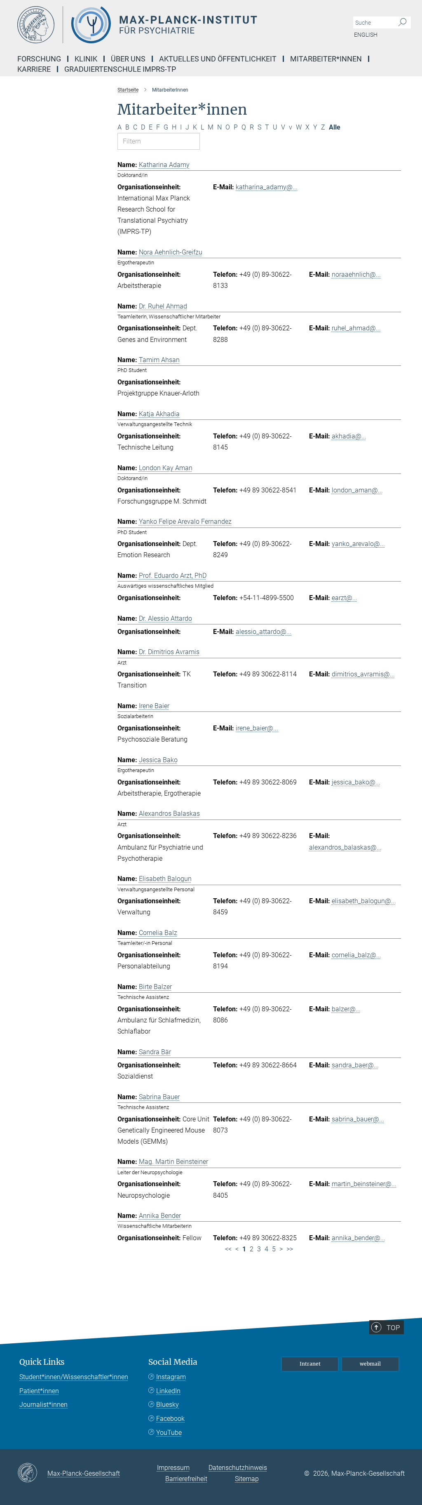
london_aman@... (357, 490)
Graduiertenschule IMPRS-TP (120, 69)
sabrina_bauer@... (358, 1119)
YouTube (169, 1433)
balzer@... (346, 1009)
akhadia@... (349, 436)
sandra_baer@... (355, 1065)
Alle (334, 127)
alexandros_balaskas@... (345, 847)
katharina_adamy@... (267, 187)
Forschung (39, 59)
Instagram (171, 1377)
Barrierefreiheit (186, 1479)
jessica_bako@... (356, 782)
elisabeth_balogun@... (364, 901)
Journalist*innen (43, 1404)
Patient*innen (39, 1391)
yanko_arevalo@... (358, 544)
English (365, 34)
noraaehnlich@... (356, 274)
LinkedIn (168, 1391)
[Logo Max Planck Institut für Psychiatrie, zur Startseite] (171, 24)
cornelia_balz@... (356, 955)
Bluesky (167, 1404)
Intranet (310, 1364)
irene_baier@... (257, 728)
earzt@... (344, 598)
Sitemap (247, 1479)
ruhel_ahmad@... (356, 328)
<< (228, 1249)
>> (289, 1249)
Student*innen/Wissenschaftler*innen (73, 1377)
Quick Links (42, 1362)
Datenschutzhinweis (238, 1468)
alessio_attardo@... (263, 632)
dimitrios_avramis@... (363, 674)
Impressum (173, 1468)
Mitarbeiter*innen (326, 59)
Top (393, 1328)
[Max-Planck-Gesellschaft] (32, 1473)
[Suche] (402, 22)
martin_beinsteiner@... (364, 1184)
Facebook (170, 1419)
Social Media (172, 1362)
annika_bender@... (358, 1238)
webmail (370, 1364)
